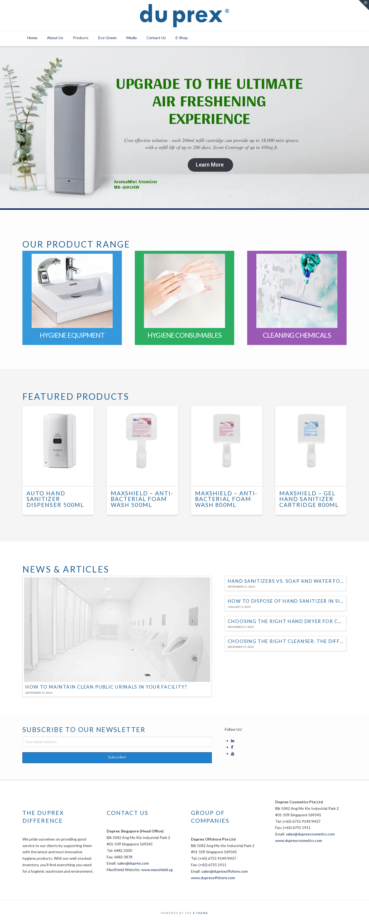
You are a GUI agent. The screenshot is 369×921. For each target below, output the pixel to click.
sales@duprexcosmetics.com (310, 834)
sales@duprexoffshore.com (225, 871)
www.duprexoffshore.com (213, 877)
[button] (364, 5)
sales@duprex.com (133, 863)
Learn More (210, 164)
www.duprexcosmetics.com (298, 840)
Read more (60, 477)
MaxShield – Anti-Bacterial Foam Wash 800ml (226, 499)
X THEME (200, 913)
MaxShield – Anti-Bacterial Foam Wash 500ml (142, 499)
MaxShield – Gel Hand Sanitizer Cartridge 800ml (309, 499)
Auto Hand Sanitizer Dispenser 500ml (55, 499)
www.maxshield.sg (157, 869)
